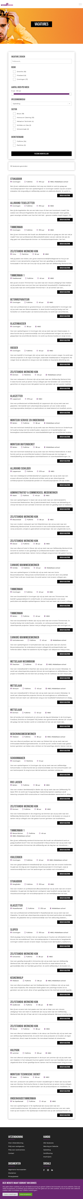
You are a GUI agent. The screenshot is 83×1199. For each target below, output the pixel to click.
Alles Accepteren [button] (25, 1194)
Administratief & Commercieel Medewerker (34, 492)
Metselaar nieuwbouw (22, 661)
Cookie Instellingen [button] (10, 1194)
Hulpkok (14, 1050)
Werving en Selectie (50, 1146)
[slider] (12, 94)
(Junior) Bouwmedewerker (24, 565)
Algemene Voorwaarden (17, 1169)
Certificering (48, 1153)
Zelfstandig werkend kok (24, 251)
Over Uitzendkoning (15, 1143)
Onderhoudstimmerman (23, 1098)
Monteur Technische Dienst (25, 1074)
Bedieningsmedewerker (23, 734)
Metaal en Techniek (25, 121)
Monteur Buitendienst (22, 444)
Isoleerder (16, 857)
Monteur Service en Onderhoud (27, 420)
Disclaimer (12, 1173)
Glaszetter (16, 396)
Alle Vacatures (48, 1143)
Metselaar (16, 686)
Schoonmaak (23, 129)
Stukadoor (16, 179)
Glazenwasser (18, 324)
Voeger (14, 348)
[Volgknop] (44, 1170)
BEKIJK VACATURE (65, 195)
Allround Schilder (20, 468)
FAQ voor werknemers (16, 1150)
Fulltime (21, 141)
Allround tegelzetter (22, 203)
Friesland (21, 75)
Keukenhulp (16, 978)
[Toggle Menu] (80, 4)
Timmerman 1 (17, 275)
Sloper (14, 930)
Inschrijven (47, 1157)
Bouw (20, 114)
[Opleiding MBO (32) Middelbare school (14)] (41, 104)
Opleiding (47, 1150)
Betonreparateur (19, 299)
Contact (11, 1153)
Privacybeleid (13, 1176)
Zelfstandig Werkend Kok (24, 517)
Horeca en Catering (25, 117)
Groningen (22, 79)
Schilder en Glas (24, 125)
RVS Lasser (16, 782)
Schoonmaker (17, 758)
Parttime (21, 145)
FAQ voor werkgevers (16, 1146)
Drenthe (21, 72)
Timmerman (16, 227)
